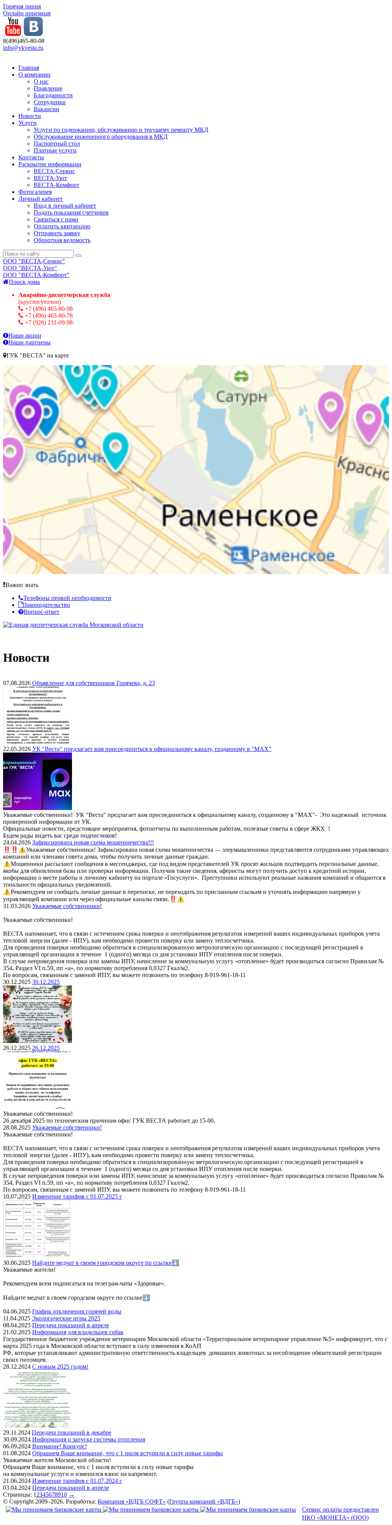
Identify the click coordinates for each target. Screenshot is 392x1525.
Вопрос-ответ (41, 611)
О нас (41, 81)
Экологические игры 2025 (66, 1318)
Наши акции (24, 335)
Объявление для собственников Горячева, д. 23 (93, 683)
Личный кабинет (40, 198)
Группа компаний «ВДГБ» (203, 1501)
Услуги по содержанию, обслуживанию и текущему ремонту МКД (121, 129)
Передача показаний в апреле (70, 1325)
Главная (28, 67)
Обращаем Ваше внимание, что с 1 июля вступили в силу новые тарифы (127, 1453)
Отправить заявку (57, 233)
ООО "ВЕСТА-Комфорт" (36, 275)
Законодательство (47, 605)
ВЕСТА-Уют (50, 178)
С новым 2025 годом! (60, 1366)
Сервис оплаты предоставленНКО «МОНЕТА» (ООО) (340, 1513)
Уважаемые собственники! (67, 906)
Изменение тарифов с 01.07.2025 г (77, 1196)
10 (64, 1494)
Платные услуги (55, 150)
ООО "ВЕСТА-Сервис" (34, 261)
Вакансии (46, 109)
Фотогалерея (35, 192)
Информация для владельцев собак (78, 1332)
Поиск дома (24, 282)
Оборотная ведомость (62, 240)
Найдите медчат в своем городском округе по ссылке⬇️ (105, 1262)
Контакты (31, 157)
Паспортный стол (57, 143)
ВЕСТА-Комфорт (56, 185)
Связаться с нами (56, 219)
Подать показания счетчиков (71, 212)
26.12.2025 (46, 1048)
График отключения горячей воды (76, 1311)
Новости (29, 116)
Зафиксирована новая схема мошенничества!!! (93, 842)
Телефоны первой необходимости (67, 598)
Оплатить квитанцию (62, 226)
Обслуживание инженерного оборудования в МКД (101, 136)
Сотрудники (50, 102)
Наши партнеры (29, 342)
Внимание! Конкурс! (59, 1446)
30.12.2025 (46, 982)
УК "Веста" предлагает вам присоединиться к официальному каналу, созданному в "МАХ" (151, 749)
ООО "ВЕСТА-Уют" (30, 268)
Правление (48, 88)
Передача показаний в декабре (71, 1432)
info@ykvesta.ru (23, 47)
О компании (34, 74)
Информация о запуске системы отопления (88, 1439)
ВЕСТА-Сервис (54, 171)
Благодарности (53, 95)
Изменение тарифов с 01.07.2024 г (77, 1480)
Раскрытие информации (50, 164)
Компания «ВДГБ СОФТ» (132, 1501)
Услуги (27, 123)
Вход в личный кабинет (65, 205)
